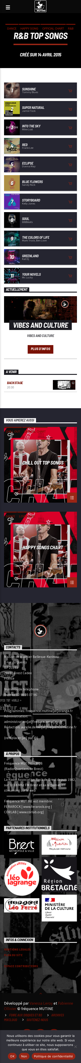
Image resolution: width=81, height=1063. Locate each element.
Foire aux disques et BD (25, 1015)
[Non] (75, 1046)
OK (12, 1056)
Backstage (15, 382)
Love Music (27, 516)
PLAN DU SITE (13, 955)
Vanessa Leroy (41, 1003)
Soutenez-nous (37, 1020)
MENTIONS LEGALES (17, 949)
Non (24, 1056)
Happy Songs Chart (42, 547)
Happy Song (29, 28)
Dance (11, 28)
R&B (71, 28)
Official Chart (53, 28)
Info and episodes (41, 349)
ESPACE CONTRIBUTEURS (21, 966)
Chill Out (13, 431)
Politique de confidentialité (53, 1056)
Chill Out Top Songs (42, 462)
